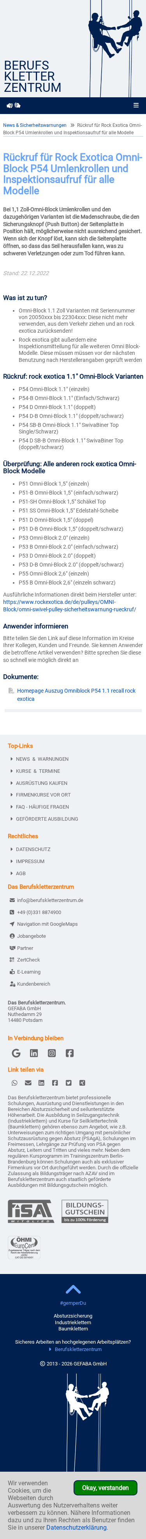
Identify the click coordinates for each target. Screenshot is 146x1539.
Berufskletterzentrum (78, 1349)
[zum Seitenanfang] (73, 1290)
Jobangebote (31, 936)
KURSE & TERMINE (38, 771)
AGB (21, 873)
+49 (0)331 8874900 (39, 912)
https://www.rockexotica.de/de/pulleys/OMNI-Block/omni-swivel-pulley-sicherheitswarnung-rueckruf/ (69, 606)
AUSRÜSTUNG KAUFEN (41, 783)
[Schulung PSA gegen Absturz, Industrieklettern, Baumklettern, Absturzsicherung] (114, 95)
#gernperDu (73, 1303)
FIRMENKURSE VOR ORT (43, 795)
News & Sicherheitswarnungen (35, 125)
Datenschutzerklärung (76, 1527)
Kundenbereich (33, 984)
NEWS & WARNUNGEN (42, 759)
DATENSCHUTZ (33, 849)
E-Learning (28, 972)
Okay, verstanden (105, 1488)
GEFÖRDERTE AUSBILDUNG (47, 819)
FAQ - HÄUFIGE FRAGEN (42, 807)
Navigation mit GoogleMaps (47, 924)
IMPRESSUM (30, 861)
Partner (25, 948)
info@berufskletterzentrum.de (50, 900)
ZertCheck (28, 960)
